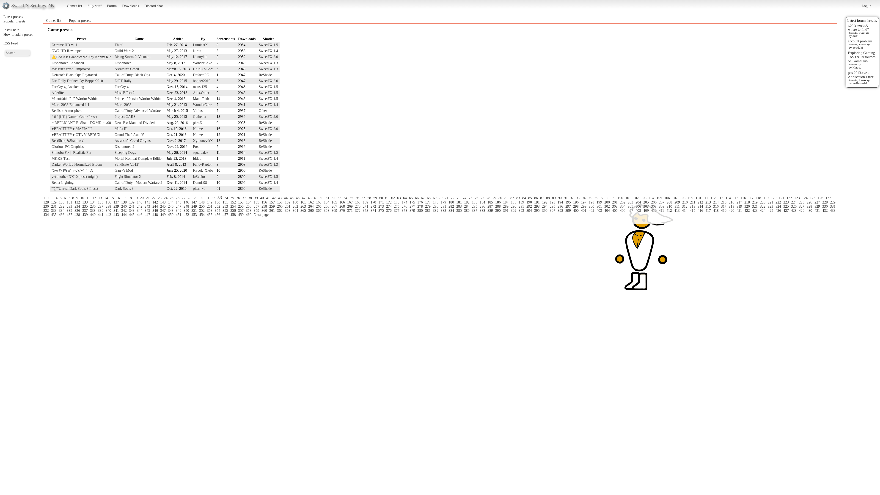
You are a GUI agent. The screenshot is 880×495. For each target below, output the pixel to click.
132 (77, 202)
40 (262, 198)
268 (342, 206)
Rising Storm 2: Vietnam (132, 57)
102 (636, 198)
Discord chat (153, 6)
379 (412, 210)
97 (601, 198)
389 (490, 210)
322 (762, 206)
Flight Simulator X (128, 177)
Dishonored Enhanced (68, 63)
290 (513, 206)
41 (268, 198)
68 (429, 198)
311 (677, 206)
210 (685, 202)
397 (552, 210)
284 (467, 206)
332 (46, 210)
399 (568, 210)
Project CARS (125, 116)
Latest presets (13, 17)
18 (130, 198)
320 (747, 206)
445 (132, 215)
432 (825, 210)
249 (194, 206)
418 (716, 210)
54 (345, 198)
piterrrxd (199, 188)
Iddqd (197, 158)
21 (148, 198)
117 (751, 198)
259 (272, 206)
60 (381, 198)
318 (731, 206)
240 (124, 206)
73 (458, 198)
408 (638, 210)
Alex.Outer (201, 93)
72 (452, 198)
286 (482, 206)
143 (163, 202)
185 (490, 202)
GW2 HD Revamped (67, 51)
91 (566, 198)
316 (716, 206)
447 (147, 215)
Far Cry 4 (122, 87)
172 (389, 202)
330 (825, 206)
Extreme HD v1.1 (64, 45)
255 (241, 206)
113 (720, 198)
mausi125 (200, 87)
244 (155, 206)
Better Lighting (63, 182)
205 (646, 202)
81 (506, 198)
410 (654, 210)
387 (474, 210)
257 (256, 206)
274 (389, 206)
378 (404, 210)
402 (591, 210)
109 (690, 198)
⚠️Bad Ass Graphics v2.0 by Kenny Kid (81, 57)
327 (801, 206)
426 (778, 210)
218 (747, 202)
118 (758, 198)
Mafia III (121, 129)
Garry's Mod (124, 170)
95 (589, 198)
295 (552, 206)
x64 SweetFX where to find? (858, 27)
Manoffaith (201, 99)
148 (202, 202)
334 (61, 210)
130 (61, 202)
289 (506, 206)
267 (334, 206)
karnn (197, 51)
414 (685, 210)
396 (544, 210)
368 (326, 210)
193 (552, 202)
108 (682, 198)
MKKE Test (60, 158)
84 (524, 198)
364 (295, 210)
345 (147, 210)
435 (54, 215)
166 (342, 202)
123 (797, 198)
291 (521, 206)
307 (646, 206)
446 (139, 215)
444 (124, 215)
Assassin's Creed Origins (133, 141)
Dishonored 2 (124, 146)
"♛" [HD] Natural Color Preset (74, 117)
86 (536, 198)
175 (412, 202)
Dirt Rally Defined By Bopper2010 (77, 81)
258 (264, 206)
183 (474, 202)
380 (420, 210)
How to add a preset (18, 34)
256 (248, 206)
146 (186, 202)
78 (488, 198)
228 (825, 202)
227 (817, 202)
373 (365, 210)
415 (692, 210)
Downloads (130, 6)
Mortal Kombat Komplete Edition (139, 158)
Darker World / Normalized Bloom (77, 164)
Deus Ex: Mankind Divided (135, 123)
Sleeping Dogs (125, 152)
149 (209, 202)
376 (389, 210)
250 (202, 206)
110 (698, 198)
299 (583, 206)
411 (661, 210)
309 (661, 206)
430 (809, 210)
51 (327, 198)
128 (46, 202)
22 (154, 198)
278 (420, 206)
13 (100, 198)
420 (731, 210)
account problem (860, 41)
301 (599, 206)
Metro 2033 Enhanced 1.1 (70, 105)
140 (139, 202)
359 (256, 210)
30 (201, 198)
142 (155, 202)
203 (630, 202)
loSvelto (199, 177)
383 (443, 210)
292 (529, 206)
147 (194, 202)
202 (622, 202)
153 (241, 202)
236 (93, 206)
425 (770, 210)
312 (685, 206)
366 (311, 210)
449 (163, 215)
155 (256, 202)
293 (537, 206)
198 (591, 202)
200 (607, 202)
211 (692, 202)
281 (443, 206)
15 (112, 198)
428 (794, 210)
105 (659, 198)
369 (334, 210)
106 (667, 198)
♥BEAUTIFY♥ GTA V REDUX (76, 135)
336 (77, 210)
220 (762, 202)
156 (264, 202)
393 (521, 210)
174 (404, 202)
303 (615, 206)
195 (568, 202)
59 (375, 198)
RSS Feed (10, 43)
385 (459, 210)
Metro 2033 (123, 105)
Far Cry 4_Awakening (68, 87)
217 (739, 202)
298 (576, 206)
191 (537, 202)
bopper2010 (201, 81)
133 (85, 202)
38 (250, 198)
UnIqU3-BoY (203, 69)
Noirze (198, 129)
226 (809, 202)
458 (233, 215)
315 (708, 206)
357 (241, 210)
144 (170, 202)
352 (202, 210)
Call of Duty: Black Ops (132, 75)
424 (762, 210)
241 (132, 206)
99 (613, 198)
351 (194, 210)
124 (805, 198)
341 (116, 210)
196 (576, 202)
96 (595, 198)
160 (295, 202)
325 (786, 206)
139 (132, 202)
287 (490, 206)
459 (241, 215)
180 (451, 202)
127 (828, 198)
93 (578, 198)
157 (272, 202)
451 (178, 215)
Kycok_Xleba (203, 170)
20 (142, 198)
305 (630, 206)
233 (69, 206)
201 (615, 202)
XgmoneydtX (203, 141)
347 (163, 210)
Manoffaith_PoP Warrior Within (75, 99)
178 (435, 202)
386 (467, 210)
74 (464, 198)
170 (373, 202)
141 (147, 202)
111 (705, 198)
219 (755, 202)
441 (100, 215)
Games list (74, 6)
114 (728, 198)
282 (451, 206)
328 (809, 206)
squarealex (200, 152)
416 (700, 210)
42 (274, 198)
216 (731, 202)
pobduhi (857, 47)
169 (365, 202)
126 (820, 198)
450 (170, 215)
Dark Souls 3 (124, 188)
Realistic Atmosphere (67, 111)
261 (287, 206)
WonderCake (202, 63)
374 (373, 210)
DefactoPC (201, 75)
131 (69, 202)
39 (256, 198)
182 (467, 202)
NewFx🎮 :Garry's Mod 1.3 (72, 171)
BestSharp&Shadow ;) (68, 141)
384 (451, 210)
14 (106, 198)
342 (124, 210)
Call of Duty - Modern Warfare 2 (138, 182)
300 (591, 206)
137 (116, 202)
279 (428, 206)
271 (365, 206)
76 (476, 198)
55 (351, 198)
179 (443, 202)
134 (93, 202)
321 (755, 206)
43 (280, 198)
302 (607, 206)
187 (506, 202)
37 (244, 198)
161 (303, 202)
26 (177, 198)
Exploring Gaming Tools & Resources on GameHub (861, 57)
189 (521, 202)
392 (513, 210)
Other (263, 111)
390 (498, 210)
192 (544, 202)
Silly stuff (95, 6)
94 (584, 198)
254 (233, 206)
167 (350, 202)
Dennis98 (200, 182)
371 (350, 210)
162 (311, 202)
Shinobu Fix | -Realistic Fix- (72, 152)
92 (572, 198)
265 (319, 206)
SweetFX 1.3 (268, 63)
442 (108, 215)
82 (512, 198)
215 (723, 202)
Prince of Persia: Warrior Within (138, 99)
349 (178, 210)
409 (646, 210)
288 (498, 206)
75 (470, 198)
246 (170, 206)
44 (286, 198)
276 (404, 206)
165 (334, 202)
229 (833, 202)
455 (209, 215)
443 (116, 215)
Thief (118, 45)
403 (599, 210)
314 (700, 206)
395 (537, 210)
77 (482, 198)
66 (417, 198)
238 (108, 206)
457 (225, 215)
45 (292, 198)
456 (217, 215)
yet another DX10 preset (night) (75, 177)
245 (163, 206)
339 (100, 210)
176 (420, 202)
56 (357, 198)
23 (160, 198)
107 (675, 198)
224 (794, 202)
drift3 (855, 36)
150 (217, 202)
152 (233, 202)
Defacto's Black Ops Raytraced (74, 75)
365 (303, 210)
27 (183, 198)
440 (93, 215)
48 (309, 198)
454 (202, 215)
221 (770, 202)
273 (381, 206)
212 (700, 202)
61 (387, 198)
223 (786, 202)
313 (692, 206)
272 (373, 206)
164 (326, 202)
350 (186, 210)
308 (654, 206)
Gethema (199, 116)
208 (669, 202)
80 (500, 198)
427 (786, 210)
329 (817, 206)
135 (100, 202)
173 (396, 202)
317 (723, 206)
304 (622, 206)
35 (232, 198)
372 (357, 210)
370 (342, 210)
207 (661, 202)
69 (435, 198)
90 (560, 198)
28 (189, 198)
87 (542, 198)
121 (781, 198)
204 (638, 202)
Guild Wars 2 (124, 51)
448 (155, 215)
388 (482, 210)
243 (147, 206)
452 (186, 215)
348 (170, 210)
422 (747, 210)
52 (333, 198)
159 (287, 202)
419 (723, 210)
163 (319, 202)
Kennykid (200, 57)
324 (778, 206)
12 (94, 198)
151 (225, 202)
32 (213, 198)
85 (530, 198)
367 (319, 210)
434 (46, 215)
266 (326, 206)
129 (54, 202)
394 (529, 210)
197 (583, 202)
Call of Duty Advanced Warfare (138, 111)
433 (833, 210)
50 (321, 198)
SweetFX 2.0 (268, 57)
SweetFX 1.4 (268, 51)
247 (178, 206)
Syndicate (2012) (127, 164)
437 (69, 215)
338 (93, 210)
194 (560, 202)
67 (423, 198)
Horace (856, 67)
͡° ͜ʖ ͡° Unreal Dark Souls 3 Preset (75, 188)
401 (583, 210)
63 (399, 198)
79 (494, 198)
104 (651, 198)
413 (677, 210)
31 (207, 198)
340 (108, 210)
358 (248, 210)
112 (713, 198)
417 (708, 210)
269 (350, 206)
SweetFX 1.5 (268, 45)
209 (677, 202)
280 (435, 206)
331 (833, 206)
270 (357, 206)
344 (139, 210)
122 (789, 198)
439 (85, 215)
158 (280, 202)
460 (248, 215)
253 (225, 206)
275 (396, 206)
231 (54, 206)
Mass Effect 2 (125, 93)
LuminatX (200, 45)
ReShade (265, 75)
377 (396, 210)
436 (61, 215)
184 (482, 202)
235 (85, 206)
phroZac (199, 123)
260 (280, 206)
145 (178, 202)
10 (82, 198)
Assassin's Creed (127, 69)
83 (518, 198)
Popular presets (14, 21)
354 (217, 210)
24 (166, 198)
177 (428, 202)
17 (124, 198)
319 (739, 206)
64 (405, 198)
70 (441, 198)
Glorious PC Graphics (68, 146)
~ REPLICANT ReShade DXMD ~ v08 (81, 123)
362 (280, 210)
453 (194, 215)
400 (576, 210)
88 (548, 198)
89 (554, 198)
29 (195, 198)
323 (770, 206)
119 (766, 198)
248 (186, 206)
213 (708, 202)
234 (77, 206)
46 (298, 198)
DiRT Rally (123, 81)
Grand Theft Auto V (129, 135)
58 (369, 198)
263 (303, 206)
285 (474, 206)
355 (225, 210)
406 (622, 210)
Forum (112, 6)
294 (544, 206)
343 (132, 210)
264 (311, 206)
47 (303, 198)
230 (46, 206)
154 (248, 202)
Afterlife (58, 93)
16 (118, 198)
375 (381, 210)
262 (295, 206)
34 (226, 198)
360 (264, 210)
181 (459, 202)
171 (381, 202)
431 (817, 210)
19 (136, 198)
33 (219, 197)
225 (801, 202)
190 (529, 202)
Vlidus (198, 111)
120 (773, 198)
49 (315, 198)
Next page (261, 215)
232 (61, 206)
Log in (866, 6)
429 (801, 210)
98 (607, 198)
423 (755, 210)
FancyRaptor (202, 164)
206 (654, 202)
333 (54, 210)
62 (393, 198)
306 (638, 206)
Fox (196, 146)
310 (669, 206)
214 (716, 202)
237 (100, 206)
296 (560, 206)
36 (238, 198)
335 (69, 210)
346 (155, 210)
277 (412, 206)
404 (607, 210)
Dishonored (123, 63)
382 (435, 210)
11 (88, 198)
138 (124, 202)
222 (778, 202)
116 (743, 198)
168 (357, 202)
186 (498, 202)
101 (628, 198)
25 (171, 198)
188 (513, 202)
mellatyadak (860, 83)
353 (209, 210)
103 (643, 198)
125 (812, 198)
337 (85, 210)
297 (568, 206)
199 (599, 202)
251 (209, 206)
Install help (11, 30)
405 (615, 210)
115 (735, 198)
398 (560, 210)
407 (630, 210)
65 (411, 198)
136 (108, 202)
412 (669, 210)
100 (620, 198)
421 (739, 210)
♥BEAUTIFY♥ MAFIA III (72, 129)
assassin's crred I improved (71, 69)
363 (287, 210)
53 (339, 198)
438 (77, 215)
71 (446, 198)
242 (139, 206)
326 (794, 206)
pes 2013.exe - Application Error (860, 75)
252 (217, 206)
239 (116, 206)
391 (506, 210)
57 (363, 198)
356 (233, 210)
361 (272, 210)
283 (459, 206)
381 (428, 210)
